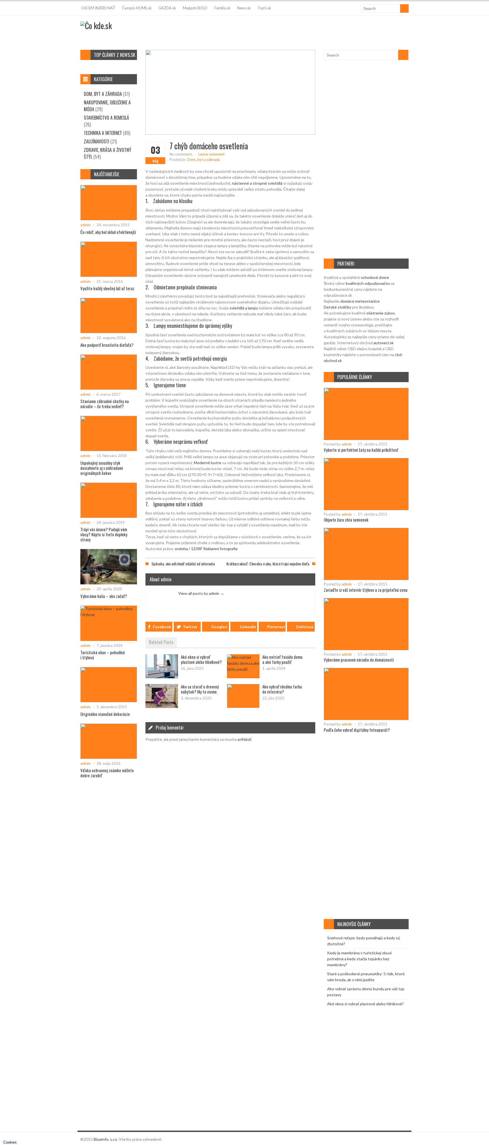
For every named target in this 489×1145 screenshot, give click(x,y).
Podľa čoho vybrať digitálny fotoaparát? (357, 730)
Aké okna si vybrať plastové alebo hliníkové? (201, 659)
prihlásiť (245, 739)
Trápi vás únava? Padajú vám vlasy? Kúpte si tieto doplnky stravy (103, 534)
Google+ (219, 626)
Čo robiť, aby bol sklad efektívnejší (108, 232)
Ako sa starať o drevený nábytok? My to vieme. (200, 689)
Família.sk (222, 8)
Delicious (305, 626)
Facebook (162, 626)
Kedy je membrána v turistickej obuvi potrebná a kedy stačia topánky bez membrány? (359, 958)
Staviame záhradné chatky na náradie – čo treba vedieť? (104, 403)
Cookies (10, 1142)
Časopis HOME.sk (137, 8)
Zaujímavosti (96, 141)
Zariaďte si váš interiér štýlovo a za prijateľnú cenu (366, 590)
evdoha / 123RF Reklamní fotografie (206, 548)
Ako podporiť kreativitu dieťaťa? (107, 345)
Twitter (190, 626)
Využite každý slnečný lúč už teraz (107, 288)
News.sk (244, 8)
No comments (181, 154)
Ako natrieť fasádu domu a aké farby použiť (282, 659)
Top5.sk (264, 8)
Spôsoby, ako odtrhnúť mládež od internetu (183, 564)
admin (347, 444)
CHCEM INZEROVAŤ (98, 8)
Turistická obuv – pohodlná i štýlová (102, 654)
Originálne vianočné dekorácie (105, 714)
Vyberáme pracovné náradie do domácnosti (359, 660)
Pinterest (276, 626)
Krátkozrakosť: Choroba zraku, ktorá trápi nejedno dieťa (267, 564)
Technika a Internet (103, 133)
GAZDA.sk (167, 8)
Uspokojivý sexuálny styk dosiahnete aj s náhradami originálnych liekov (101, 468)
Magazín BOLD (195, 8)
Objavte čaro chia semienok (346, 519)
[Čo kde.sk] (96, 25)
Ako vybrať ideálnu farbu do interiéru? (282, 689)
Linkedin (248, 626)
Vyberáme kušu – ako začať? (103, 596)
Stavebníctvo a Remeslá (106, 117)
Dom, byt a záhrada (203, 159)
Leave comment (211, 154)
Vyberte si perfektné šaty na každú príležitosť (361, 450)
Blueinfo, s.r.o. (106, 1139)
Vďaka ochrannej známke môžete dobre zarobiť (107, 772)
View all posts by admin (201, 593)
